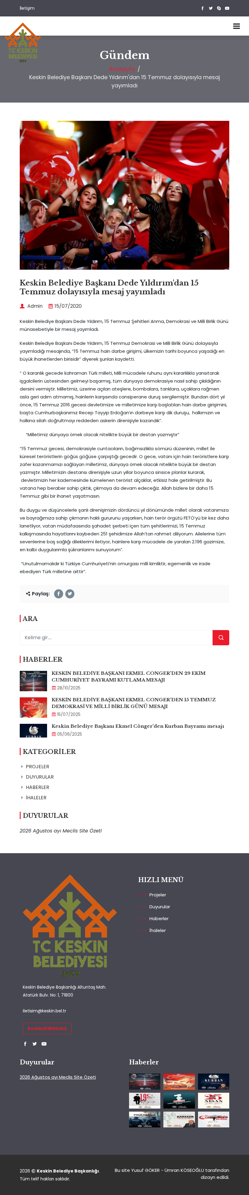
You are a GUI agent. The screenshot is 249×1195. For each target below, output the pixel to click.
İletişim (27, 8)
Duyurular (159, 906)
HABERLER (37, 787)
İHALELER (36, 797)
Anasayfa (122, 69)
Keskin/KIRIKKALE (47, 1028)
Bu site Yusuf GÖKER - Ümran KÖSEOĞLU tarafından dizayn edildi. (172, 1173)
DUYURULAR (40, 776)
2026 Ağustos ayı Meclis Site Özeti (58, 1077)
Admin (34, 306)
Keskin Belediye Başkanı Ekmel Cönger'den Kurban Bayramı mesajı (138, 726)
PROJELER (37, 766)
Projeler (157, 895)
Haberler (159, 918)
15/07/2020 (68, 306)
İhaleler (157, 930)
